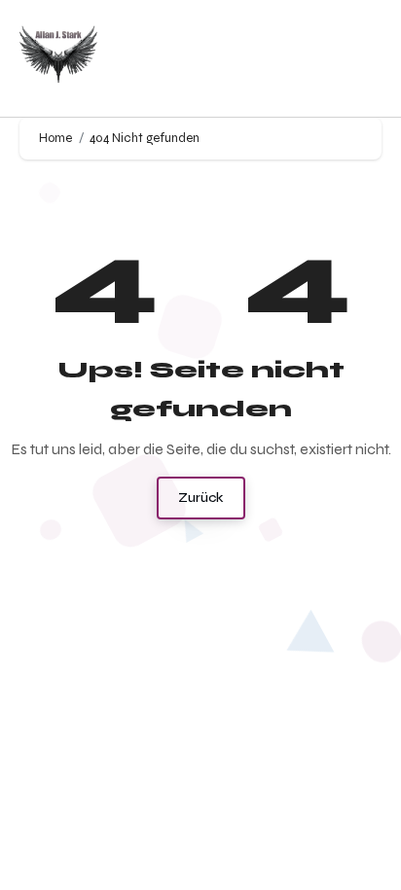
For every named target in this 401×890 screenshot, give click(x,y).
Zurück (201, 497)
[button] (363, 59)
